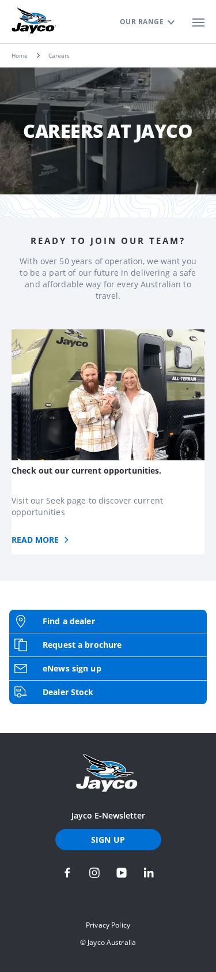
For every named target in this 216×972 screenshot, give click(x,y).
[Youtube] (121, 873)
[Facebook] (67, 873)
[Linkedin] (148, 873)
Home (20, 55)
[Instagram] (94, 873)
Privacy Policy (108, 925)
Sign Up (108, 839)
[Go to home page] (108, 773)
